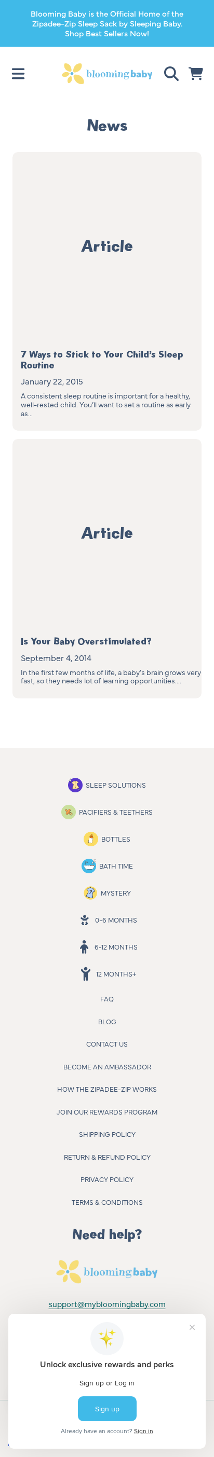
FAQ (107, 998)
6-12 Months (116, 946)
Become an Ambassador (107, 1066)
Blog (107, 1021)
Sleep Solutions (116, 784)
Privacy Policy (107, 1179)
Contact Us (107, 1043)
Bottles (115, 838)
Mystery (116, 892)
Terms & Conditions (107, 1201)
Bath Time (116, 865)
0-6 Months (116, 919)
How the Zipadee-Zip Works (107, 1088)
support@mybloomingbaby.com (107, 1303)
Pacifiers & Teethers (116, 811)
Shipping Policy (107, 1133)
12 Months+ (116, 973)
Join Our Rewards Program (107, 1111)
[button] (18, 73)
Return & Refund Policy (107, 1156)
